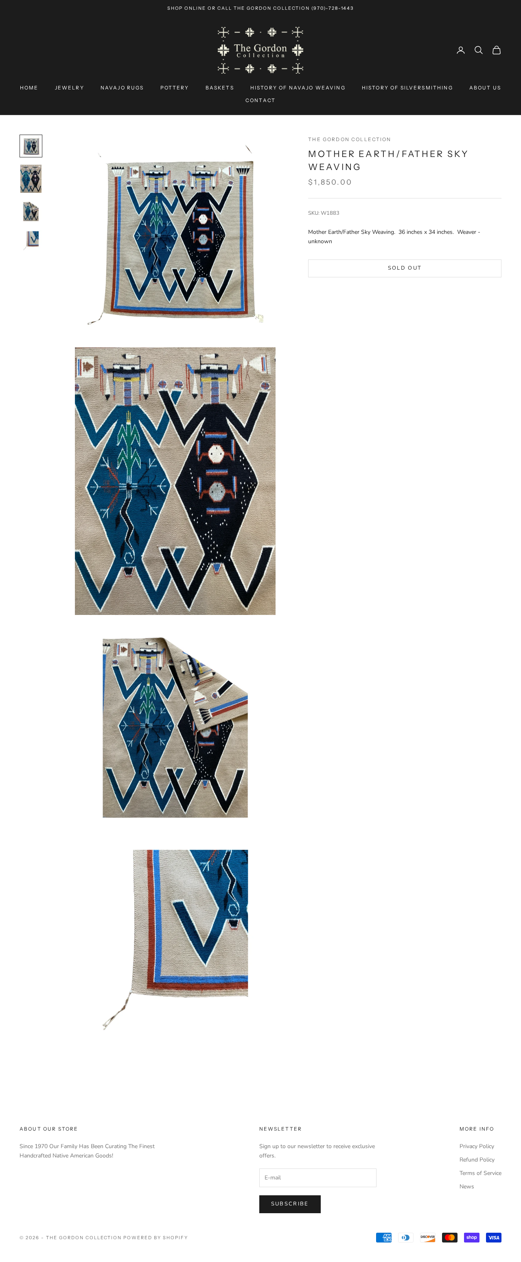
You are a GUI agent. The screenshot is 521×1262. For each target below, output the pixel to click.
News (467, 1186)
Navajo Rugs (122, 88)
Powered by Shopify (155, 1237)
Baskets (220, 88)
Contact (260, 100)
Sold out (405, 268)
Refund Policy (477, 1160)
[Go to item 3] (31, 211)
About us (485, 88)
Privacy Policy (477, 1146)
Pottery (174, 88)
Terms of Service (480, 1173)
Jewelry (69, 88)
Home (29, 88)
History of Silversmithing (407, 88)
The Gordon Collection (349, 139)
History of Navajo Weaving (298, 88)
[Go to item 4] (31, 240)
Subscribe (290, 1204)
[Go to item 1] (31, 146)
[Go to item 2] (31, 179)
